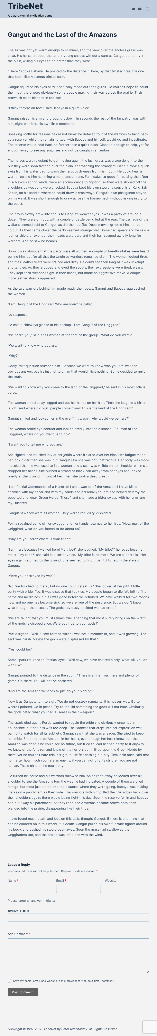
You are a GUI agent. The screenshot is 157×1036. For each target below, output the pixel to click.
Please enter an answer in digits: (31, 901)
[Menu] (147, 9)
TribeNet (25, 6)
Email (61, 881)
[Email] (139, 8)
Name (13, 881)
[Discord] (133, 8)
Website (111, 881)
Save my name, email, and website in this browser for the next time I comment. (63, 980)
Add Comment (19, 934)
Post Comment (23, 992)
